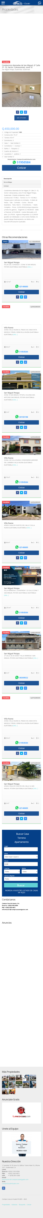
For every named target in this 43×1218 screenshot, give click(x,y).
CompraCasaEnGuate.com (10, 1183)
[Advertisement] (21, 36)
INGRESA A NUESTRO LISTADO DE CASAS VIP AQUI (21, 891)
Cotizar (29, 1205)
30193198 (23, 417)
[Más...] (30, 267)
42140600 (23, 286)
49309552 (23, 677)
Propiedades (6, 1205)
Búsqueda (22, 1205)
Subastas (14, 1205)
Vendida (6, 307)
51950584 (23, 162)
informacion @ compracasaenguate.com (15, 909)
